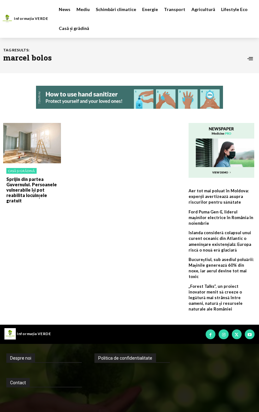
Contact (18, 382)
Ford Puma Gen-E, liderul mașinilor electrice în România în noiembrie (221, 217)
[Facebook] (210, 334)
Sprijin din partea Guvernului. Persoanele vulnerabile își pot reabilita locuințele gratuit (31, 190)
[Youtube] (250, 334)
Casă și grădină (21, 171)
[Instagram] (223, 334)
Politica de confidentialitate (125, 358)
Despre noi (20, 358)
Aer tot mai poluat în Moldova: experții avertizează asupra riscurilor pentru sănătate (219, 196)
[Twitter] (237, 334)
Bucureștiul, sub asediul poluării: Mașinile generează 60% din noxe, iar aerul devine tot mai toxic (221, 268)
